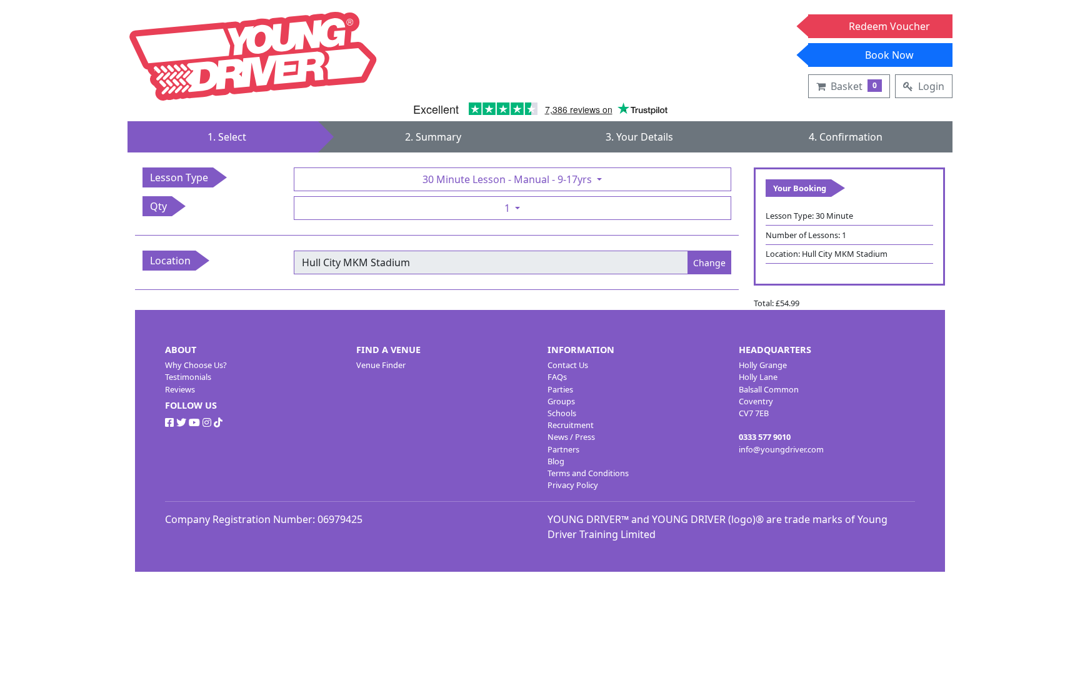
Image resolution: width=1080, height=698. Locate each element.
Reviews (180, 389)
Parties (560, 389)
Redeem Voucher (889, 26)
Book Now (889, 55)
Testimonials (188, 376)
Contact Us (568, 365)
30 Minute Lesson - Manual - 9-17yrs (508, 179)
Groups (561, 401)
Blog (556, 461)
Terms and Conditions (588, 473)
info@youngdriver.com (781, 449)
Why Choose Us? (196, 365)
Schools (562, 413)
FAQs (557, 376)
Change (709, 263)
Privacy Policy (573, 485)
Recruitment (571, 425)
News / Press (571, 436)
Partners (563, 449)
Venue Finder (381, 365)
